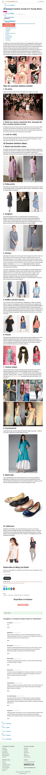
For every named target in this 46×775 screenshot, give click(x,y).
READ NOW (23, 397)
